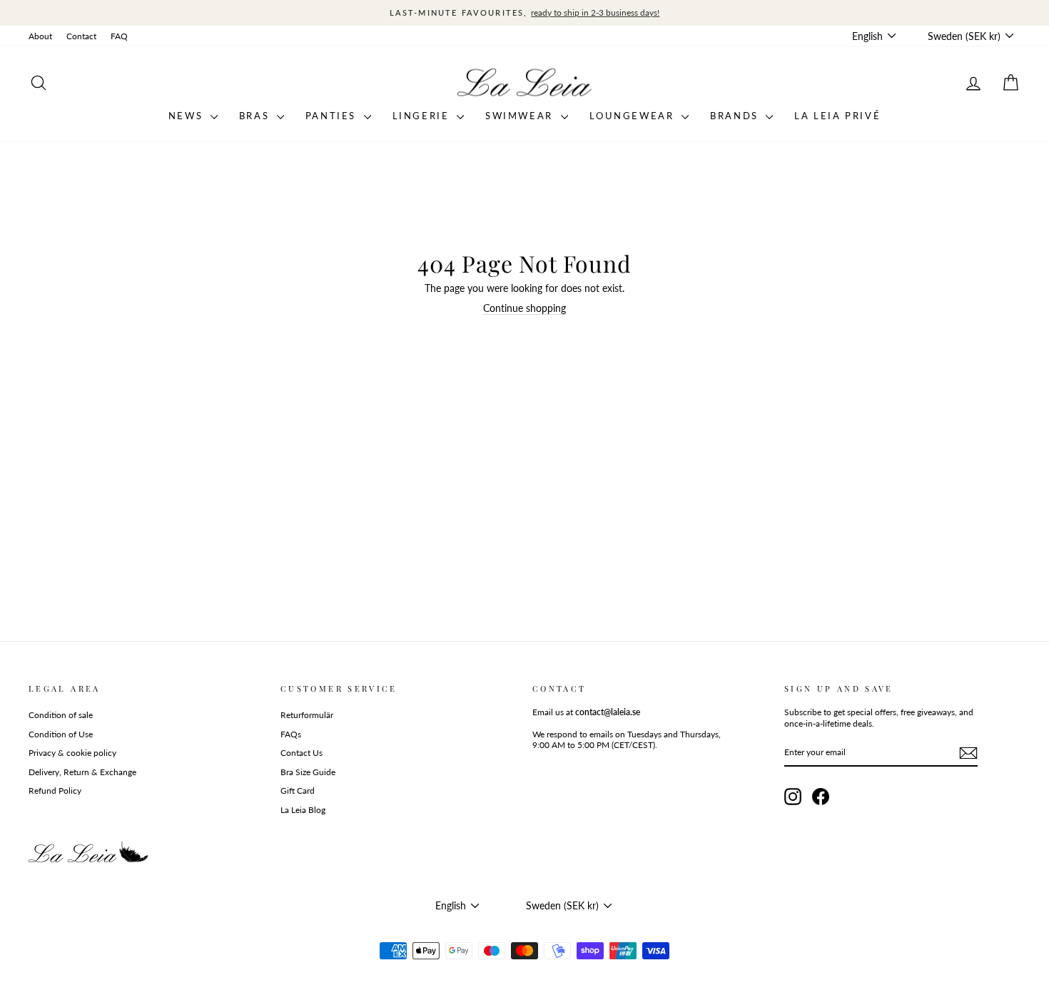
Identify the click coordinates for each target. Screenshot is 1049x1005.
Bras (256, 115)
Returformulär (306, 714)
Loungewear (634, 115)
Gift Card (297, 790)
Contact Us (301, 752)
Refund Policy (55, 790)
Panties (332, 115)
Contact (81, 36)
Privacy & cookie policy (72, 752)
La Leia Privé (837, 115)
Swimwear (521, 115)
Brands (736, 115)
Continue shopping (524, 308)
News (187, 115)
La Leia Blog (302, 809)
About (40, 36)
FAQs (290, 734)
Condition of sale (61, 714)
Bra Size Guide (307, 772)
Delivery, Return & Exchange (82, 772)
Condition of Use (61, 734)
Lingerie (422, 115)
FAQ (119, 36)
